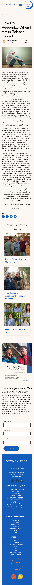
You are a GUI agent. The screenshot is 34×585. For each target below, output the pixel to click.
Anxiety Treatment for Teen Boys (15, 500)
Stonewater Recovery (13, 41)
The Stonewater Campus (16, 507)
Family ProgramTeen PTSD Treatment (16, 496)
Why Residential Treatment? (16, 489)
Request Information (28, 4)
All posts (6, 14)
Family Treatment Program (15, 505)
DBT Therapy (15, 503)
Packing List (16, 493)
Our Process (16, 491)
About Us (16, 520)
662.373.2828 (19, 468)
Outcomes (15, 509)
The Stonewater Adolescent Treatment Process (16, 295)
